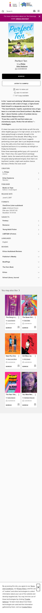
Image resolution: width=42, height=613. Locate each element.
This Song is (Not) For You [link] (12, 317)
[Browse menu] (38, 11)
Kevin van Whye (12, 359)
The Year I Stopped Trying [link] (12, 395)
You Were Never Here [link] (28, 395)
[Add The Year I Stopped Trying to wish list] (18, 404)
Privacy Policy (22, 589)
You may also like (10, 290)
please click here (22, 19)
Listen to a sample (21, 83)
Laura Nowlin (11, 320)
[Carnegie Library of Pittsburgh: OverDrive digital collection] (21, 4)
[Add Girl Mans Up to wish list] (35, 366)
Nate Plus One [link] (11, 356)
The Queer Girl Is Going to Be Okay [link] (28, 317)
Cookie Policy (27, 607)
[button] (21, 76)
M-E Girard (27, 359)
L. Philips (22, 64)
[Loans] (34, 11)
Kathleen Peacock (29, 398)
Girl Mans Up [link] (27, 356)
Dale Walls (27, 320)
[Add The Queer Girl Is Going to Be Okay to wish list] (35, 327)
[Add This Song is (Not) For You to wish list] (18, 327)
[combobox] (17, 11)
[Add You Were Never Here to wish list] (35, 404)
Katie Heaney (11, 398)
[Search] (3, 11)
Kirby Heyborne (22, 66)
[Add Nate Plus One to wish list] (18, 366)
